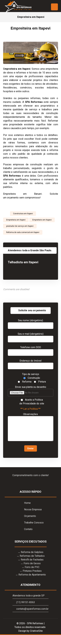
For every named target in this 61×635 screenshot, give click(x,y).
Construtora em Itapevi (23, 213)
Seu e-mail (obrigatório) (30, 333)
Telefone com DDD (30, 347)
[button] (54, 6)
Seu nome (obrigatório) (30, 320)
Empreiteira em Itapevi (15, 220)
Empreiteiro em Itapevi (42, 220)
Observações (30, 414)
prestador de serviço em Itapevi (19, 226)
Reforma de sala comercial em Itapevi (22, 232)
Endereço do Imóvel (30, 360)
